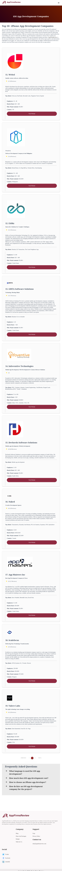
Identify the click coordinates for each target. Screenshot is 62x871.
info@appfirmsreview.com (39, 843)
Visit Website (31, 113)
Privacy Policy (36, 836)
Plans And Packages (21, 836)
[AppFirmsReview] (12, 2)
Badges (18, 839)
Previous (23, 757)
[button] (56, 2)
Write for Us (19, 842)
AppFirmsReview (52, 37)
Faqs (34, 833)
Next (39, 757)
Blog (17, 833)
